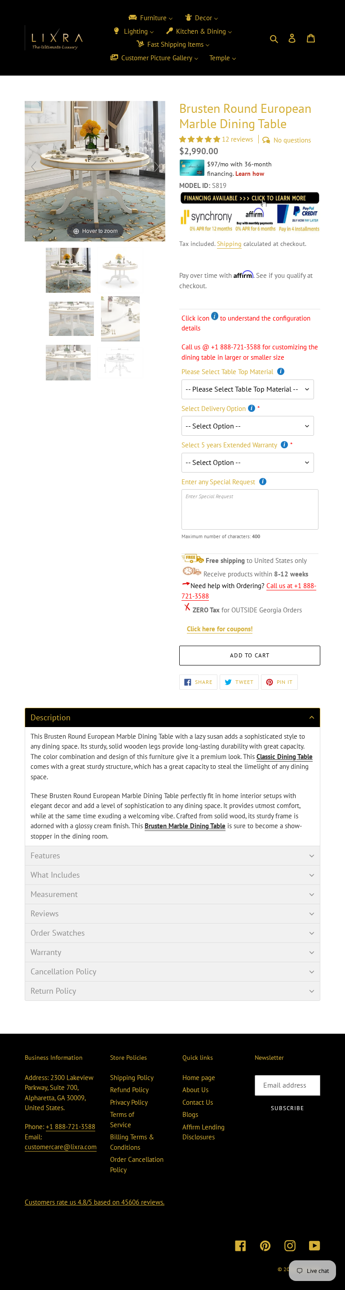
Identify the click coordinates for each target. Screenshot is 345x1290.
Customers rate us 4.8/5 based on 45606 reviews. (94, 1202)
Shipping (229, 244)
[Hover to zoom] (95, 170)
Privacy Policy (129, 1102)
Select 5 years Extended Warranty (230, 445)
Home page (198, 1077)
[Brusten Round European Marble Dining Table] (121, 363)
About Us (195, 1089)
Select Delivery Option (213, 408)
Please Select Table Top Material (228, 371)
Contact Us (197, 1102)
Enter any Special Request (219, 482)
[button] (200, 139)
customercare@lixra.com (61, 1147)
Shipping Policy (132, 1077)
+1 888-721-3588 (70, 1126)
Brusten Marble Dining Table (185, 825)
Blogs (190, 1114)
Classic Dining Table (285, 756)
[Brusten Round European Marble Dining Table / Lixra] (69, 270)
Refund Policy (129, 1089)
